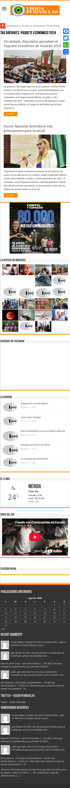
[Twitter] (66, 38)
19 (25, 617)
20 (35, 617)
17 (6, 617)
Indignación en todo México (34, 403)
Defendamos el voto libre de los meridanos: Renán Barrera (33, 25)
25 (15, 621)
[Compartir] (66, 51)
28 (44, 621)
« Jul (3, 629)
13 (35, 613)
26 (25, 621)
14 (44, 613)
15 (54, 613)
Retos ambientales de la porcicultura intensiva (43, 431)
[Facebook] (66, 31)
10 (6, 613)
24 (6, 621)
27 (35, 621)
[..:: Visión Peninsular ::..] (35, 9)
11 (15, 613)
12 (25, 613)
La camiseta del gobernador (34, 458)
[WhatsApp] (66, 44)
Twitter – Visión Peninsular (18, 696)
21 (44, 617)
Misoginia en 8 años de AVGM (35, 445)
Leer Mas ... (10, 114)
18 (15, 617)
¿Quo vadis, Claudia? (31, 417)
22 (54, 617)
